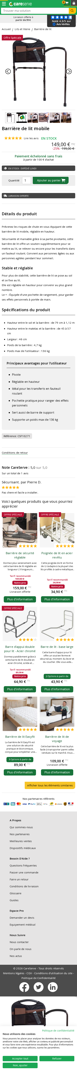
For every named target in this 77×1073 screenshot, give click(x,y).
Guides (14, 900)
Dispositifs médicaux (23, 848)
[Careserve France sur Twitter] (39, 992)
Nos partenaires (20, 834)
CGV (29, 973)
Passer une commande (24, 872)
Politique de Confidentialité (38, 978)
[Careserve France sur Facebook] (25, 992)
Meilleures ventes (21, 841)
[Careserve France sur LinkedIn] (52, 992)
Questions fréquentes (23, 865)
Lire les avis (31, 138)
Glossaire (15, 893)
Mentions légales (13, 973)
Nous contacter (19, 942)
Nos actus (16, 956)
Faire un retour (19, 879)
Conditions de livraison (24, 886)
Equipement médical (22, 924)
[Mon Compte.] (74, 3)
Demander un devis (22, 917)
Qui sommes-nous (21, 827)
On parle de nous (20, 949)
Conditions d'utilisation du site (53, 973)
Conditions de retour (15, 452)
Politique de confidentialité (58, 1030)
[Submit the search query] (72, 11)
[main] (38, 410)
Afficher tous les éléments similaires (50, 785)
